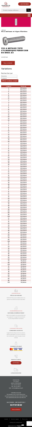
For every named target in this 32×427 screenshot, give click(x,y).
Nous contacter (8, 63)
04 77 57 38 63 (17, 385)
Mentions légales (15, 419)
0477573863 (16, 363)
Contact (6, 419)
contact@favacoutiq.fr (17, 388)
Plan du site (25, 419)
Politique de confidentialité (16, 422)
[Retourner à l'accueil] (5, 5)
